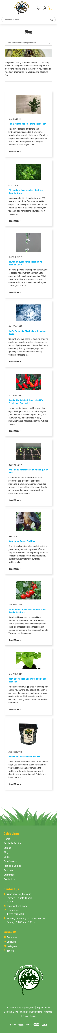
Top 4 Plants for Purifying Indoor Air (27, 123)
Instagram (12, 946)
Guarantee (9, 874)
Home (7, 838)
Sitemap (48, 1012)
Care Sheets (10, 861)
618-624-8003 (14, 910)
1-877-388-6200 (15, 914)
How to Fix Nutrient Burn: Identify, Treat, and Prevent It (25, 401)
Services (8, 870)
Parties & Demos (12, 865)
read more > (14, 151)
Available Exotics (12, 843)
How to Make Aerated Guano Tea (24, 756)
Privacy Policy (29, 1016)
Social (7, 856)
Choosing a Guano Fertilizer (22, 541)
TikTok (10, 950)
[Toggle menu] (6, 7)
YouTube (11, 941)
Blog (6, 852)
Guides (7, 847)
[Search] (52, 19)
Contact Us (9, 879)
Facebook (12, 937)
